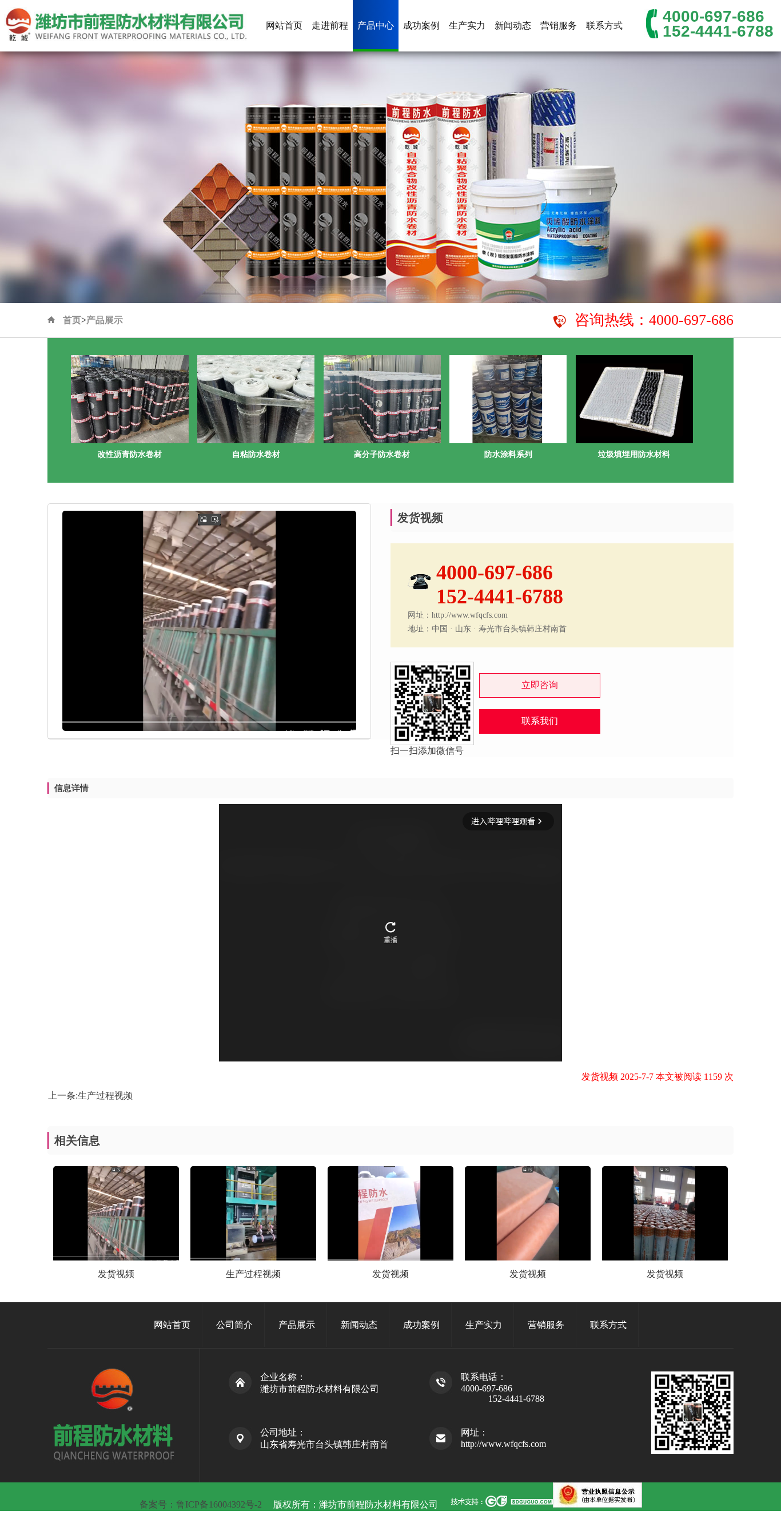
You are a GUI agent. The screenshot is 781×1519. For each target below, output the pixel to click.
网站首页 (284, 25)
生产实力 (467, 25)
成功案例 (421, 25)
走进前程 (330, 25)
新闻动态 (513, 25)
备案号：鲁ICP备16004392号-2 (202, 1504)
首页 (72, 320)
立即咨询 (539, 685)
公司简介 (234, 1325)
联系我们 (539, 721)
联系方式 (604, 25)
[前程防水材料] (127, 25)
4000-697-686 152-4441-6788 (718, 24)
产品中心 (375, 25)
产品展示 (104, 320)
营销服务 (558, 25)
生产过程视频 (105, 1095)
